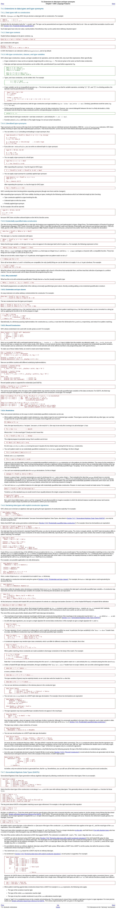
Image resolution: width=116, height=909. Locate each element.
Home (58, 907)
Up (58, 905)
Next (113, 4)
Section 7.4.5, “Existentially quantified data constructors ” (57, 523)
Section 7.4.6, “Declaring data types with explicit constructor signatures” (63, 838)
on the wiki (78, 830)
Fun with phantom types (101, 830)
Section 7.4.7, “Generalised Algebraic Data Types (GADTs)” (86, 518)
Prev (2, 4)
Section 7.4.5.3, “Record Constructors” (67, 752)
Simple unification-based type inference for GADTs (25, 814)
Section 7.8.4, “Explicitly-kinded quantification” (19, 26)
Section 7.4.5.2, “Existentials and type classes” (53, 579)
